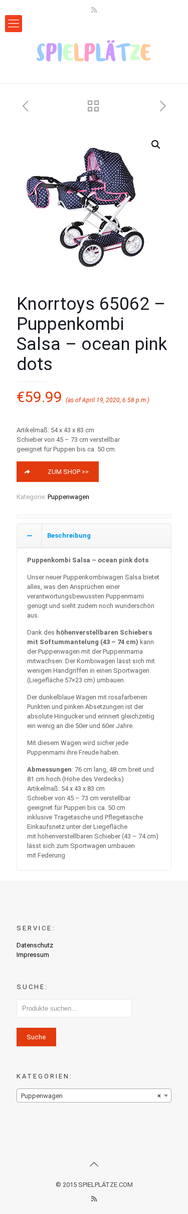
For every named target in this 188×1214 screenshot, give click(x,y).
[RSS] (94, 10)
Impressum (33, 954)
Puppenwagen (68, 497)
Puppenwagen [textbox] (91, 1096)
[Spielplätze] (94, 50)
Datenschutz (35, 945)
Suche (36, 1037)
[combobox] (94, 1095)
